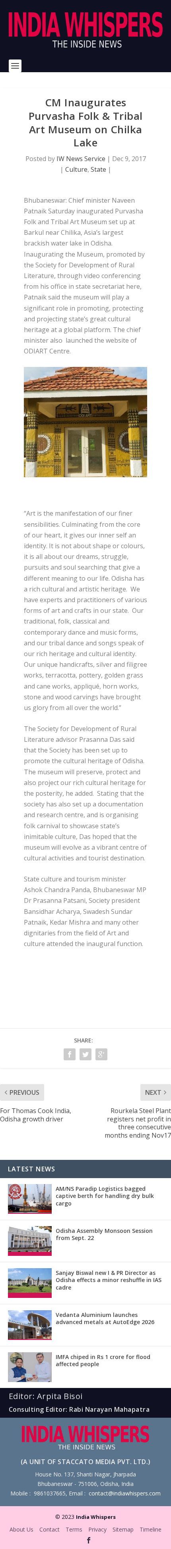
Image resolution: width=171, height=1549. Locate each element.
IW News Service (80, 158)
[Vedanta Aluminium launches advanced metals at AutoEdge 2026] (30, 1325)
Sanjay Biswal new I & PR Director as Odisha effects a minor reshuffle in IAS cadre (108, 1280)
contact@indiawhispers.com (125, 1493)
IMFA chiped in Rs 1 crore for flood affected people (103, 1360)
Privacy (97, 1529)
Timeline (150, 1529)
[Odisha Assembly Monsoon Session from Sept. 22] (30, 1241)
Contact (49, 1529)
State (98, 169)
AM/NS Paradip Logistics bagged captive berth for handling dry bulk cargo (105, 1196)
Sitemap (123, 1529)
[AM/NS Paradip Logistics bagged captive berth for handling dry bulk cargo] (30, 1199)
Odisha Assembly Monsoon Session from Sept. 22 (104, 1234)
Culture (76, 169)
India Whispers (96, 1516)
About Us (21, 1529)
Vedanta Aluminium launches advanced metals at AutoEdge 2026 (105, 1318)
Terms (74, 1529)
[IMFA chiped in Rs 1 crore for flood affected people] (30, 1367)
